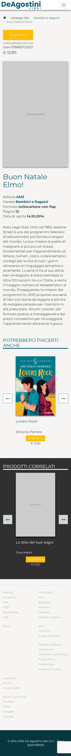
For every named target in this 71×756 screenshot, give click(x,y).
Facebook (9, 701)
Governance (45, 649)
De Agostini (10, 597)
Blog (6, 626)
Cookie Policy (46, 664)
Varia (41, 597)
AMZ (20, 197)
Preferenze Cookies (49, 669)
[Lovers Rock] (35, 386)
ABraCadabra (11, 612)
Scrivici (7, 682)
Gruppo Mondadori (49, 635)
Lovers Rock (26, 422)
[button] (7, 398)
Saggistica (44, 602)
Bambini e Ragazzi (47, 18)
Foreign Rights (12, 687)
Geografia (44, 612)
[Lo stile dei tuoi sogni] (35, 505)
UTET (6, 607)
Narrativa (43, 607)
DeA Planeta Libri (22, 5)
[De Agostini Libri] (4, 18)
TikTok (6, 706)
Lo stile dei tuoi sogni (34, 543)
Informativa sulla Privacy (53, 654)
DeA (5, 602)
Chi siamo (44, 630)
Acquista (17, 35)
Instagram (9, 711)
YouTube (8, 716)
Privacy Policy (46, 659)
